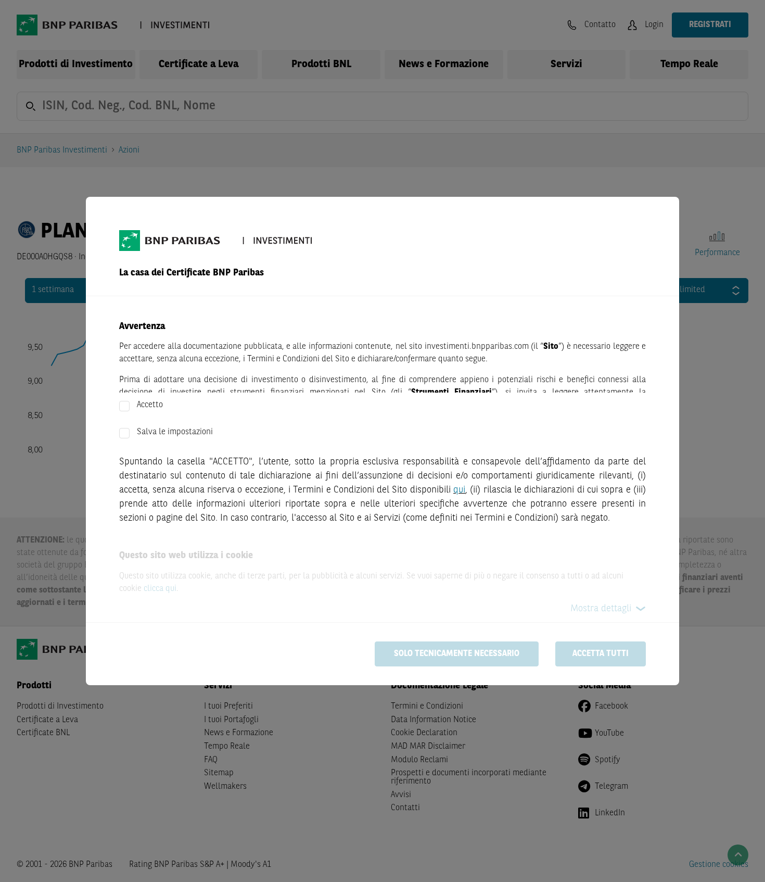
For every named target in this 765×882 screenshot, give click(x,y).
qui (459, 490)
